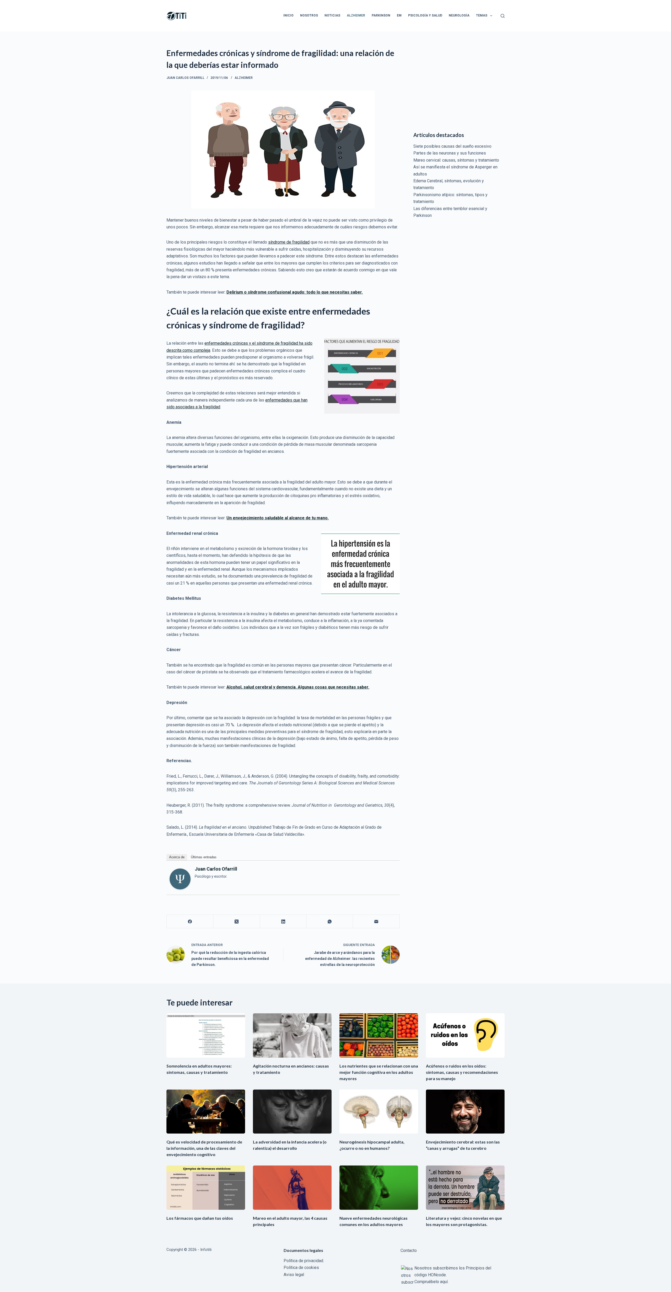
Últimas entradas (204, 857)
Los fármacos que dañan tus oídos (199, 1218)
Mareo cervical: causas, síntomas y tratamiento (456, 160)
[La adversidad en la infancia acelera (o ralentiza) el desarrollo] (292, 1112)
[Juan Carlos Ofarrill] (180, 878)
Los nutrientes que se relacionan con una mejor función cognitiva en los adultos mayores (378, 1072)
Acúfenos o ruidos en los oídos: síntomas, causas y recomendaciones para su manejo (462, 1072)
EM (399, 15)
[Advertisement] (459, 83)
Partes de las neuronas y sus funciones (449, 153)
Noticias (332, 15)
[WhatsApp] (329, 921)
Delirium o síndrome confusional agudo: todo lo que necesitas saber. (294, 292)
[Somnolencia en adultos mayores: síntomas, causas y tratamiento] (205, 1035)
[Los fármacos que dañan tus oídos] (205, 1187)
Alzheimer (356, 15)
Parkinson (381, 15)
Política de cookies (301, 1267)
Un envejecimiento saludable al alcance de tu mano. (277, 517)
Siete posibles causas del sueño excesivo (452, 146)
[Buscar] (503, 16)
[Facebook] (190, 921)
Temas (481, 15)
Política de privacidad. (304, 1260)
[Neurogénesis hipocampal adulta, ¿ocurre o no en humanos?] (378, 1112)
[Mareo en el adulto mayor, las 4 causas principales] (292, 1187)
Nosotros (309, 15)
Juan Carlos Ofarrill (216, 869)
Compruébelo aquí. (431, 1281)
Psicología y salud (425, 15)
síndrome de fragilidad (289, 242)
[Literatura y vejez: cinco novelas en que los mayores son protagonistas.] (465, 1187)
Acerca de (177, 857)
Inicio (288, 15)
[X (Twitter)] (236, 921)
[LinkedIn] (283, 921)
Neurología (459, 15)
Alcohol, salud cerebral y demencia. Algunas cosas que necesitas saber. (297, 687)
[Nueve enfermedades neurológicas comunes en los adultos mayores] (378, 1187)
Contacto (409, 1250)
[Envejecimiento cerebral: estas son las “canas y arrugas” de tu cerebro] (465, 1112)
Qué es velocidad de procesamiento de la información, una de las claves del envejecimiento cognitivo (204, 1148)
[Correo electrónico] (376, 921)
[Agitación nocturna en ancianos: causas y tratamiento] (292, 1035)
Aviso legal (294, 1274)
